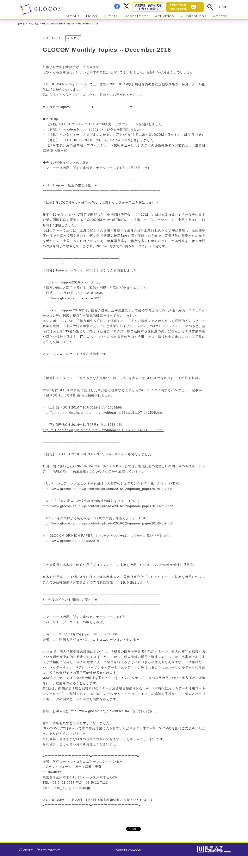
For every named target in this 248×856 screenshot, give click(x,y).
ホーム (21, 23)
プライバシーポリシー (47, 849)
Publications (194, 16)
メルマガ (33, 23)
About (73, 16)
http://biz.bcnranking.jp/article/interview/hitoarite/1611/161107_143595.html (103, 412)
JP (225, 7)
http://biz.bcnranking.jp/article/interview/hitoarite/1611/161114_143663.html (103, 430)
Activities (164, 16)
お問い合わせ (25, 849)
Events (111, 16)
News (91, 16)
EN (219, 7)
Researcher (136, 16)
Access (220, 16)
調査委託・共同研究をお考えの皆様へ (148, 7)
